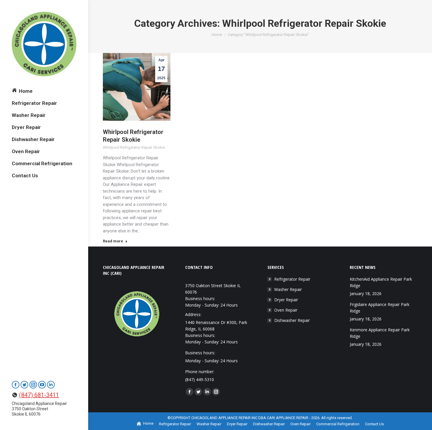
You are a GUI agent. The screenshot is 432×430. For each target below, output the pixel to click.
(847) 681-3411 (39, 394)
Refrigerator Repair (292, 279)
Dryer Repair (286, 299)
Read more (113, 241)
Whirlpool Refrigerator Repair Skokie (134, 147)
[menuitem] (22, 91)
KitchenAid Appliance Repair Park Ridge (381, 282)
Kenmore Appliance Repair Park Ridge (380, 333)
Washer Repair (288, 289)
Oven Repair (285, 310)
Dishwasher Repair (292, 320)
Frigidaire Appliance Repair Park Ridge (379, 308)
